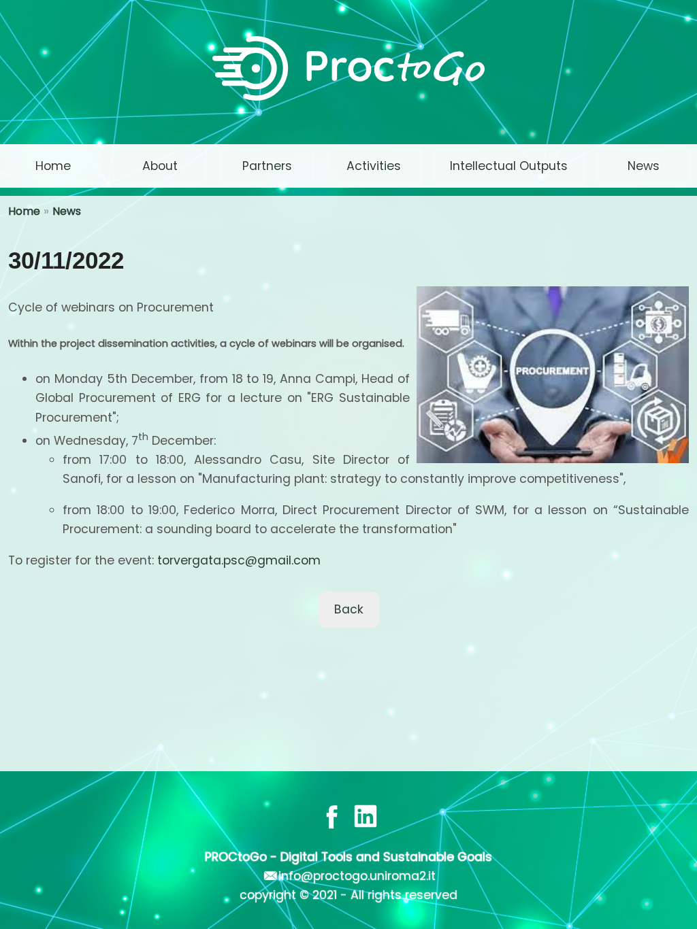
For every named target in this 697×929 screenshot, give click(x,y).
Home (24, 211)
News (66, 211)
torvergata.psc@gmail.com (239, 560)
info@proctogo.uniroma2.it (357, 876)
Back (348, 609)
